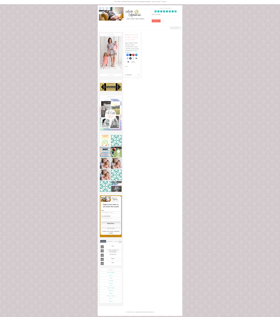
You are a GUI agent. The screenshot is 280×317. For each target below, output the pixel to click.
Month (113, 243)
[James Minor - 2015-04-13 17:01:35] (105, 186)
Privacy (114, 235)
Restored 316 (150, 312)
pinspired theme (140, 312)
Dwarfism (111, 283)
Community (110, 280)
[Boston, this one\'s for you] (105, 175)
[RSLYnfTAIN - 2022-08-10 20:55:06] (116, 175)
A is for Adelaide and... (123, 14)
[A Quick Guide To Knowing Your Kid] (105, 140)
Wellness (111, 301)
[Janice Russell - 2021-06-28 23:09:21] (116, 140)
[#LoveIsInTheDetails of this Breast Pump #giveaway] (116, 186)
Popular (103, 241)
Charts (112, 258)
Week (109, 243)
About (112, 246)
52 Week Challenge (111, 272)
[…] (116, 163)
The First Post (113, 254)
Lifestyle (111, 293)
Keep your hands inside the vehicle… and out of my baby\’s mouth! (131, 37)
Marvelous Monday (111, 296)
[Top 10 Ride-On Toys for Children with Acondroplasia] (105, 152)
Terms (110, 235)
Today (104, 243)
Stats (113, 262)
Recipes (110, 298)
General (111, 285)
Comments (110, 241)
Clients (110, 277)
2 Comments (128, 75)
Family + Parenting (111, 287)
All (117, 243)
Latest (116, 241)
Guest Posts (110, 290)
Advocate (111, 275)
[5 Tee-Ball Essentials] (116, 152)
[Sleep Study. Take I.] (105, 163)
